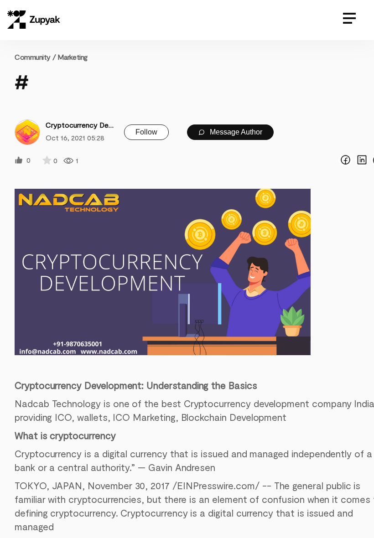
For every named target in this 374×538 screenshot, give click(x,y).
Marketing (72, 56)
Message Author (235, 132)
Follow (146, 132)
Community (35, 56)
